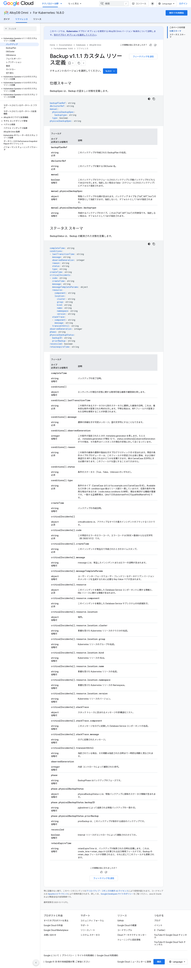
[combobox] (114, 3)
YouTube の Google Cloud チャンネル (170, 936)
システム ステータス (90, 935)
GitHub (120, 920)
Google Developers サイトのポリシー (117, 894)
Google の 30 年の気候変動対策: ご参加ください (67, 962)
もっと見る (73, 3)
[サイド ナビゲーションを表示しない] (36, 963)
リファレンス (21, 19)
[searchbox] (20, 28)
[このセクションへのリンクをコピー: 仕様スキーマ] (74, 83)
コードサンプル (124, 930)
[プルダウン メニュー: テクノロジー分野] (62, 3)
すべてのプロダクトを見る (56, 920)
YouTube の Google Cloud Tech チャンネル (170, 943)
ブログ (157, 920)
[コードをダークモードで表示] (149, 98)
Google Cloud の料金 (53, 925)
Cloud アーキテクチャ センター (132, 935)
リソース (37, 19)
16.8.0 (110, 71)
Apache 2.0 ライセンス (58, 894)
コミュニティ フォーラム (92, 920)
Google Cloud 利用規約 (107, 955)
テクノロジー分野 (50, 3)
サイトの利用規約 (85, 955)
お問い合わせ (50, 935)
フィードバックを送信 (143, 56)
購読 (159, 961)
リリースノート (88, 930)
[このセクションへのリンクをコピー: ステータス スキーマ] (86, 228)
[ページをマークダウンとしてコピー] (79, 63)
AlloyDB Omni (19, 13)
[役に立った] (150, 45)
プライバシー (68, 955)
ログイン (183, 3)
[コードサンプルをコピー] (153, 98)
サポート (85, 925)
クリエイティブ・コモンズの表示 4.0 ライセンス (107, 891)
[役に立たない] (155, 45)
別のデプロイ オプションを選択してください (75, 35)
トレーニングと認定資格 (128, 940)
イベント (158, 925)
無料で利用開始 (176, 13)
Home (52, 45)
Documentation (65, 45)
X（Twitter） (160, 930)
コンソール (141, 3)
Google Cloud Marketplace (56, 930)
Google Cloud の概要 (127, 925)
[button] (19, 40)
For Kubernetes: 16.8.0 (48, 13)
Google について (51, 955)
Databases (81, 45)
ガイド (7, 19)
